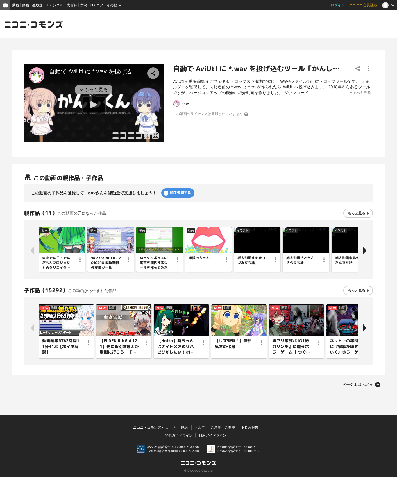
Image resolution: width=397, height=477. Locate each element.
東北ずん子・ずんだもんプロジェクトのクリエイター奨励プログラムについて (56, 263)
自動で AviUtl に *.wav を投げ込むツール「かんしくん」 (263, 69)
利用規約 (181, 427)
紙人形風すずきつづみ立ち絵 (251, 260)
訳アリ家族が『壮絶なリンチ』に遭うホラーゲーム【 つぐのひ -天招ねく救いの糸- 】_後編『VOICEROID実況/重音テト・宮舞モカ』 (291, 346)
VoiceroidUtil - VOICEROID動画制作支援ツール (106, 263)
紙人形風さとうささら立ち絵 (300, 260)
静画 (25, 5)
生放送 (37, 5)
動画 (15, 5)
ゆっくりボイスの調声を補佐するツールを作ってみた (154, 263)
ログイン (338, 5)
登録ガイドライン (179, 435)
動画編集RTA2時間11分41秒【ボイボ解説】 (60, 346)
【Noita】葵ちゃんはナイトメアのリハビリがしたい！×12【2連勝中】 (175, 346)
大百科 (72, 5)
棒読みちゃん (199, 258)
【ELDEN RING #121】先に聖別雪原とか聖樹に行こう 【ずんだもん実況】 (119, 346)
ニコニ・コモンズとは (150, 427)
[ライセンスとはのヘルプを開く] (246, 114)
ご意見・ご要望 (223, 427)
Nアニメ (96, 5)
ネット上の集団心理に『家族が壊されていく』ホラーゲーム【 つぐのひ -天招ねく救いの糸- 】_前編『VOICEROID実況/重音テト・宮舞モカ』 (349, 346)
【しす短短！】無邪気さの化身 (233, 343)
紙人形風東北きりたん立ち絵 (349, 260)
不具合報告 (249, 427)
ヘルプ (199, 427)
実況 (83, 5)
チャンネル (54, 5)
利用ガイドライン (212, 435)
